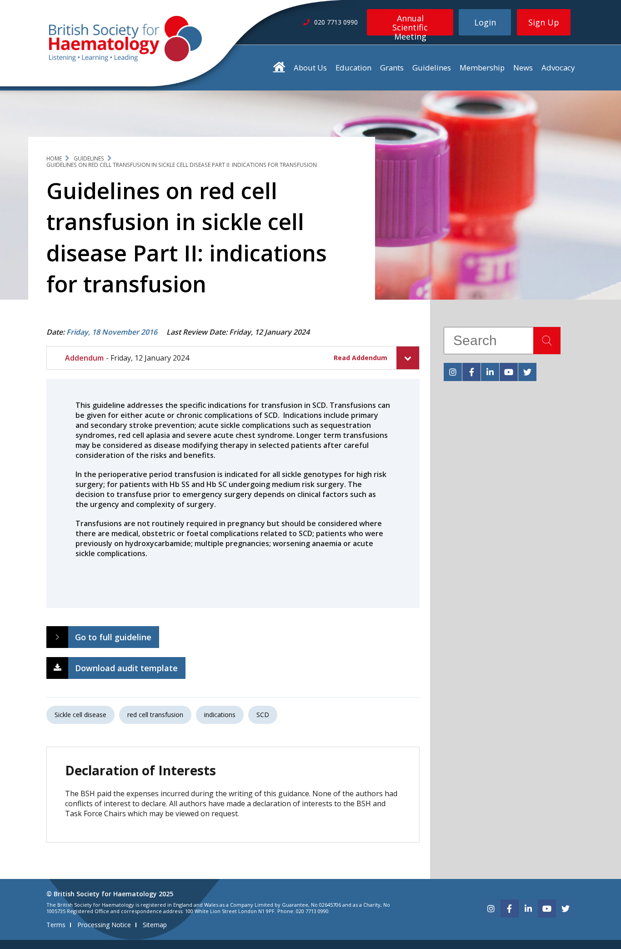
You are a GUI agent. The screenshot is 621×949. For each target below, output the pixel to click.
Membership (482, 67)
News (523, 67)
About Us (310, 67)
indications (219, 714)
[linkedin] (490, 372)
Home (54, 158)
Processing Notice (104, 924)
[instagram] (453, 372)
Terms (55, 924)
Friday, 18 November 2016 (111, 332)
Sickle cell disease (80, 714)
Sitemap (155, 924)
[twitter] (527, 372)
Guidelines (431, 67)
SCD (262, 714)
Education (353, 67)
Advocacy (558, 67)
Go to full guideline (113, 637)
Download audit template (126, 668)
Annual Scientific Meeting (410, 24)
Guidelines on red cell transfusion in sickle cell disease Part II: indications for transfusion (181, 165)
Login (485, 22)
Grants (392, 67)
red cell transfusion (155, 714)
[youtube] (509, 372)
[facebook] (471, 372)
